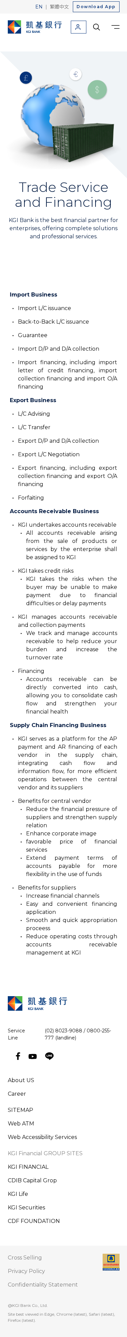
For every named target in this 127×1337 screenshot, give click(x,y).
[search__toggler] (96, 27)
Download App (96, 6)
